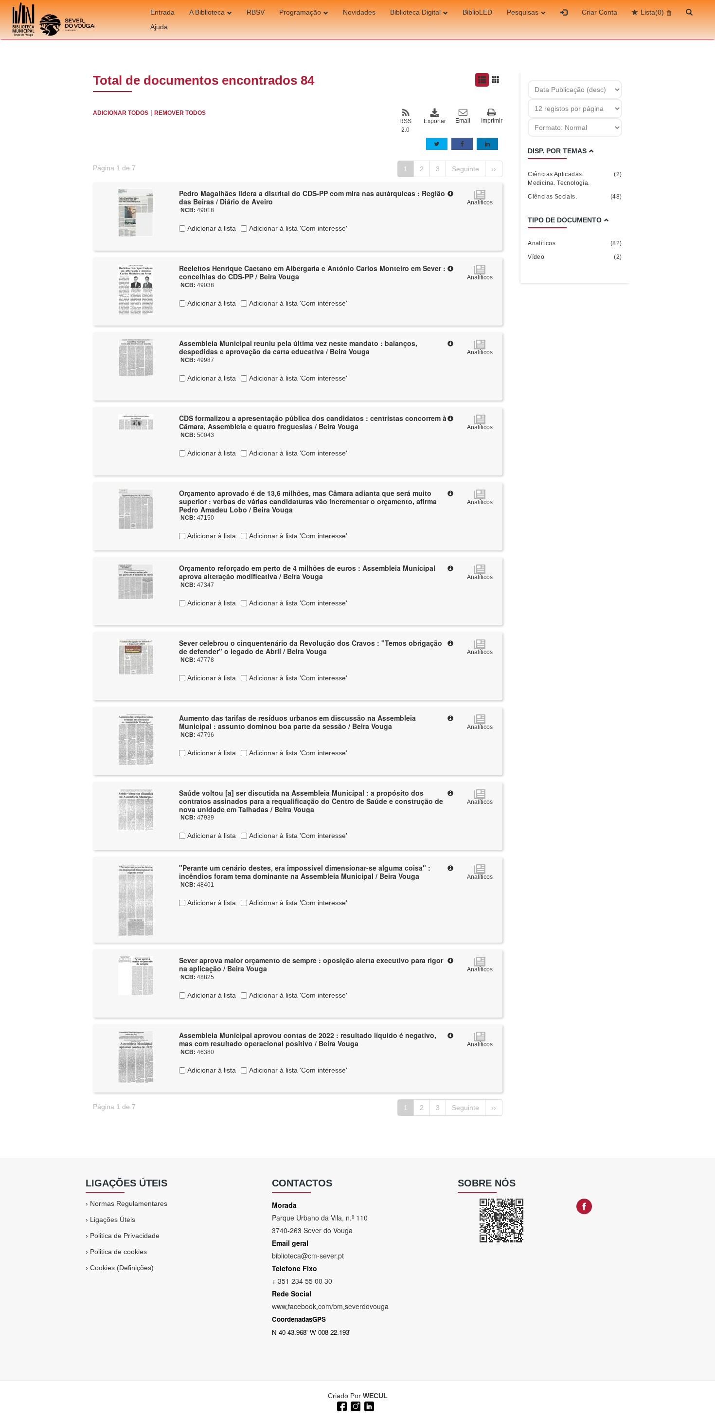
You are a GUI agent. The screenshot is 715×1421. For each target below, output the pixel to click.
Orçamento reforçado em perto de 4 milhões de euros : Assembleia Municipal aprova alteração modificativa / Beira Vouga (307, 572)
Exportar (434, 121)
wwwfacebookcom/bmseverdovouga (330, 1306)
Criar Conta (599, 12)
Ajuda (159, 27)
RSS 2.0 (405, 125)
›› (493, 169)
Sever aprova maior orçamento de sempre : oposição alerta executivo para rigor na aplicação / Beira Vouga (311, 964)
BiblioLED (477, 12)
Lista (652, 12)
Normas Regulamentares (128, 1203)
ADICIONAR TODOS (120, 112)
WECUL (375, 1396)
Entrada (162, 12)
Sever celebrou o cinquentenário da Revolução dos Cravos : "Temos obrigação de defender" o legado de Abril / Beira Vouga (310, 647)
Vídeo (575, 257)
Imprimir (491, 120)
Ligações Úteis (112, 1219)
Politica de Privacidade (125, 1235)
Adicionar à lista (210, 228)
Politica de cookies (118, 1252)
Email (462, 120)
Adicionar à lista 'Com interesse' (297, 228)
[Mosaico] (495, 80)
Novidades (359, 12)
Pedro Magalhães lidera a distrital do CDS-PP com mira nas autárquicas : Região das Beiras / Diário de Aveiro (312, 197)
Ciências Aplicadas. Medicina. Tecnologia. (575, 178)
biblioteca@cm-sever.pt (308, 1255)
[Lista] (482, 80)
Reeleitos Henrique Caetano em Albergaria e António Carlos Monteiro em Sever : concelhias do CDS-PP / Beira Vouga (312, 272)
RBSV (256, 12)
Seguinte (465, 169)
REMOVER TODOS (180, 112)
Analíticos (575, 243)
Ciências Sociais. (575, 196)
